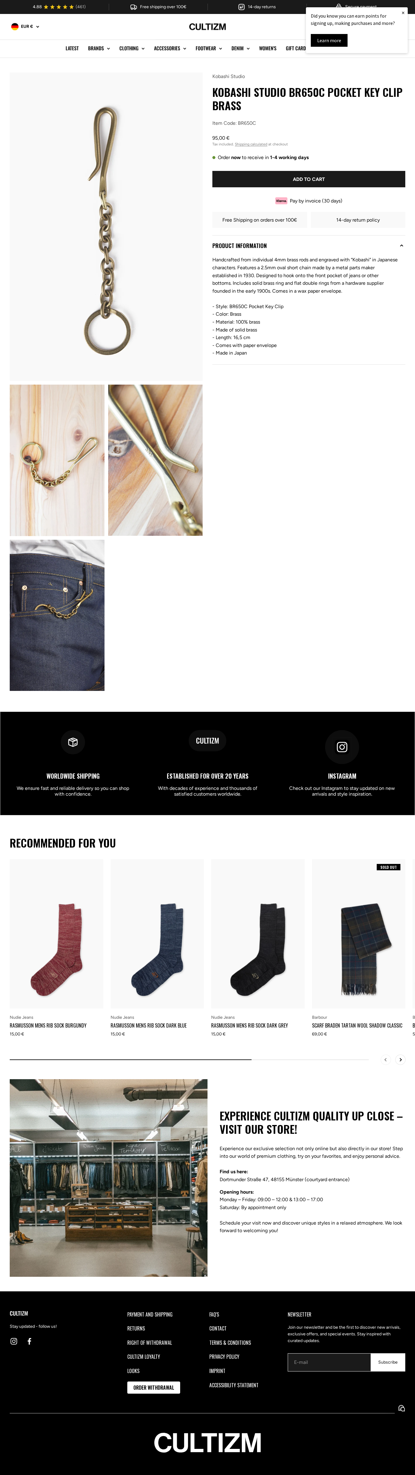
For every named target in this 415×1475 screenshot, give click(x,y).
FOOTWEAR (206, 48)
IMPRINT (217, 1371)
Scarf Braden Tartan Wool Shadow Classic (357, 1025)
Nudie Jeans (21, 1017)
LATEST (72, 48)
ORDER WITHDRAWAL (153, 1387)
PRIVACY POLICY (224, 1356)
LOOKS (133, 1371)
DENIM (238, 48)
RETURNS (136, 1328)
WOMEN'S (267, 48)
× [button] (403, 12)
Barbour (319, 1017)
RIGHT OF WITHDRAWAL (149, 1342)
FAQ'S (214, 1314)
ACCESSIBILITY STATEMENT (234, 1385)
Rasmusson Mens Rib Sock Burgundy (48, 1025)
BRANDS (96, 48)
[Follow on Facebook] (29, 1341)
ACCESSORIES (167, 48)
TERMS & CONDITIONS (230, 1342)
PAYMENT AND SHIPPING (150, 1314)
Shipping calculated (251, 144)
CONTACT (218, 1328)
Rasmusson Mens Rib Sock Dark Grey (249, 1025)
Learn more (329, 40)
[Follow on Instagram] (14, 1341)
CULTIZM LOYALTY (143, 1356)
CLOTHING (129, 48)
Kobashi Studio (228, 76)
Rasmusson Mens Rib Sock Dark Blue (149, 1025)
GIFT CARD (296, 48)
